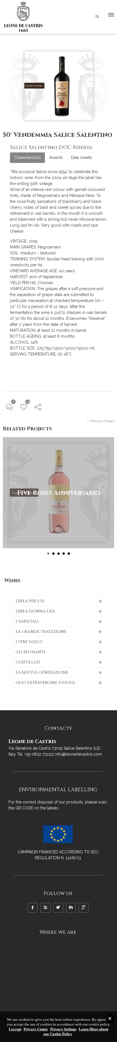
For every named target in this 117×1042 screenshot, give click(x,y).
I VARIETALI (27, 621)
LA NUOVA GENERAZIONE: (42, 672)
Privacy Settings (63, 1029)
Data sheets (81, 157)
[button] (110, 16)
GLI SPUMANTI (30, 652)
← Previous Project (100, 421)
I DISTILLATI (28, 662)
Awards (56, 157)
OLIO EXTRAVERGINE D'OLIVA (45, 682)
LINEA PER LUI (30, 601)
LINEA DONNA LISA (35, 611)
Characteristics (27, 157)
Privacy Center (36, 1029)
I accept (15, 1029)
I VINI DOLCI (29, 642)
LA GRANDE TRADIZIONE (41, 631)
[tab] (27, 157)
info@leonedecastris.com (78, 754)
